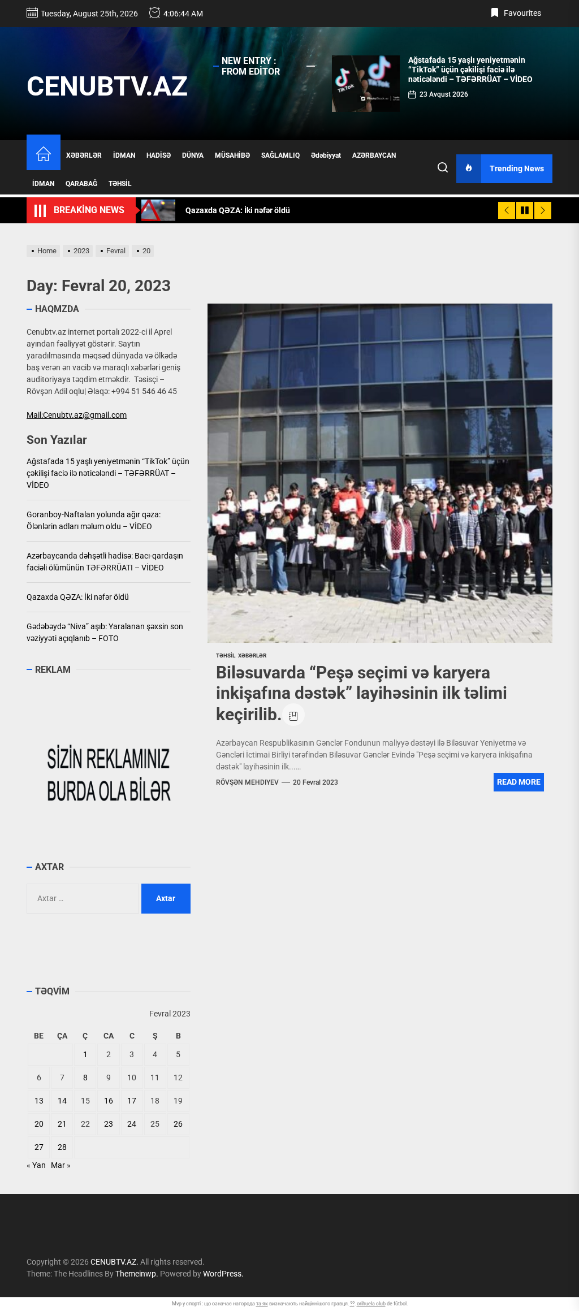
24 (131, 1123)
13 (39, 1100)
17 (131, 1100)
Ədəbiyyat (326, 155)
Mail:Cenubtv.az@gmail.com (77, 414)
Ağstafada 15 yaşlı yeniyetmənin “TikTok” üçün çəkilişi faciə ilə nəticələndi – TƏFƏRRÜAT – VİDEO (470, 69)
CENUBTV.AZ (107, 86)
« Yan (36, 1165)
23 (108, 1123)
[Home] (44, 155)
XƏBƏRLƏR (84, 155)
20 (39, 1123)
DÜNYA (193, 155)
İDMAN (124, 155)
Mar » (61, 1165)
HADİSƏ (158, 155)
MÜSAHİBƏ (232, 155)
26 (178, 1123)
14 (62, 1100)
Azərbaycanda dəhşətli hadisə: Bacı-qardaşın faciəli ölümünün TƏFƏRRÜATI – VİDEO (105, 561)
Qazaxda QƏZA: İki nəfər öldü (78, 597)
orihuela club (371, 1303)
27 (39, 1147)
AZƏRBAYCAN (374, 155)
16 (108, 1100)
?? (352, 1303)
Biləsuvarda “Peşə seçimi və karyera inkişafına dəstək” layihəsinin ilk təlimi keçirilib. (361, 693)
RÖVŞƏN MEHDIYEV (247, 782)
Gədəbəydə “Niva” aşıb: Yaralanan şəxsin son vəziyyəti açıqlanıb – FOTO (105, 632)
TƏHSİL (120, 184)
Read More (519, 781)
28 (62, 1147)
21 (62, 1123)
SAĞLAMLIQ (280, 155)
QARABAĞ (81, 184)
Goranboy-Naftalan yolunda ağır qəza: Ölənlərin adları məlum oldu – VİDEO (94, 520)
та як (262, 1303)
